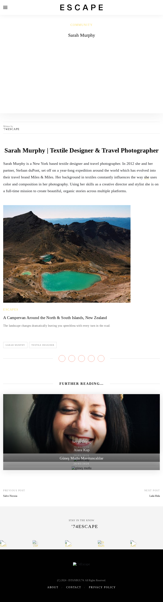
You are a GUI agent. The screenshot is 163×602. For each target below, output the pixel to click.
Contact (73, 587)
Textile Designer (42, 345)
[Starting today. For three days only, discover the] (3, 543)
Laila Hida (154, 495)
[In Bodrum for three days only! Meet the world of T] (101, 543)
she (146, 177)
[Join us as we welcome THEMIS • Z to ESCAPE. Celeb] (133, 543)
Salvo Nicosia (10, 495)
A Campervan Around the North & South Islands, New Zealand (55, 317)
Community (81, 25)
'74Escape (11, 129)
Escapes (10, 309)
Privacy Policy (102, 587)
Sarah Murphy (15, 345)
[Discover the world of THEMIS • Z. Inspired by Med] (68, 543)
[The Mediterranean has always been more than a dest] (36, 543)
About (52, 587)
